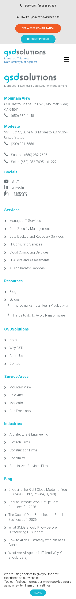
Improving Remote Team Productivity (40, 305)
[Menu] (66, 59)
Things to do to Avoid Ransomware (39, 315)
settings (45, 585)
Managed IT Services (16, 58)
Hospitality (17, 458)
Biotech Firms (20, 442)
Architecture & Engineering (29, 434)
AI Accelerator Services (27, 268)
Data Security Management (20, 61)
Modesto (16, 403)
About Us (16, 356)
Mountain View (20, 387)
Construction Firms (23, 450)
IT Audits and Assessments (30, 260)
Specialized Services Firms (29, 466)
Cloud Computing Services (29, 252)
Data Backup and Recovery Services (37, 236)
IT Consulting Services (26, 244)
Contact (15, 364)
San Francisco (20, 411)
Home (14, 340)
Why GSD (16, 348)
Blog (13, 292)
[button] (38, 39)
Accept (38, 592)
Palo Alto (16, 395)
